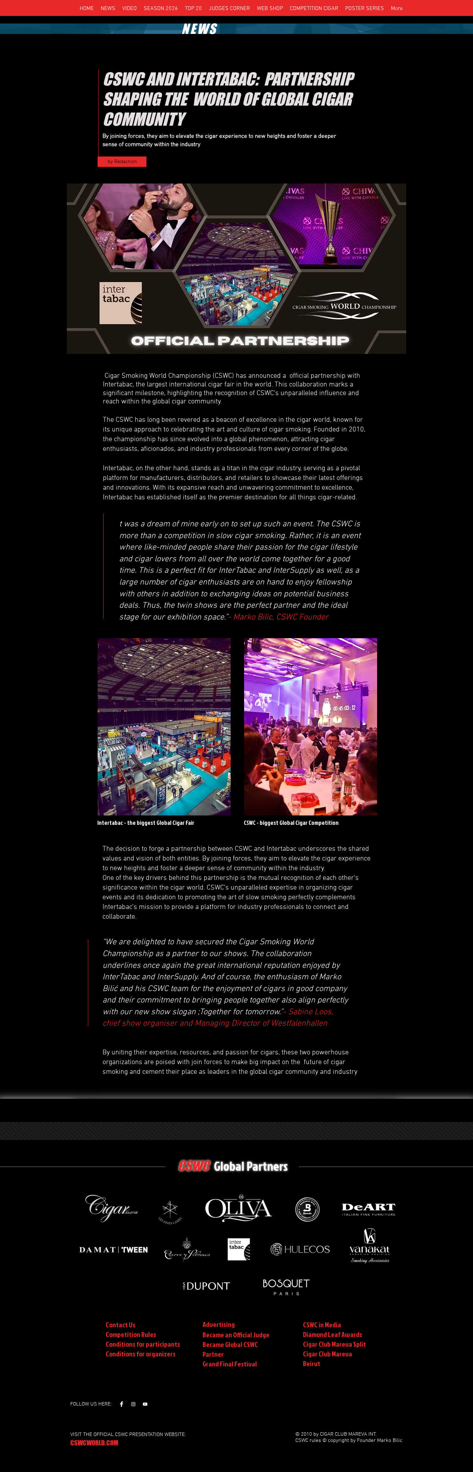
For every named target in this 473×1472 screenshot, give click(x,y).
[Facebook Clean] (121, 1404)
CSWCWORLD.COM (94, 1443)
